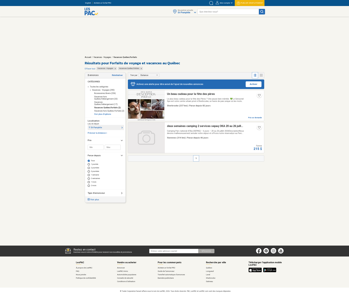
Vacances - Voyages (102, 57)
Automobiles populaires (126, 275)
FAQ (77, 271)
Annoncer (121, 268)
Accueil (88, 57)
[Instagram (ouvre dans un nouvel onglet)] (273, 253)
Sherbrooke (210, 278)
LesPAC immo (122, 271)
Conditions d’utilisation (126, 281)
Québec (209, 268)
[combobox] (228, 11)
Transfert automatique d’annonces (171, 275)
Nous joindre (81, 275)
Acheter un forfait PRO (166, 268)
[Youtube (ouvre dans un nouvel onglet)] (281, 253)
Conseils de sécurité (125, 278)
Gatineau (209, 281)
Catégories (94, 81)
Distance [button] (144, 75)
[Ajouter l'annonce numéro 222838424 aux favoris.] (259, 96)
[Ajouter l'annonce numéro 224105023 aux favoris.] (259, 128)
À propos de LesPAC (84, 268)
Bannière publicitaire (166, 278)
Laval (208, 275)
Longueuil (210, 271)
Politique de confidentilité (86, 278)
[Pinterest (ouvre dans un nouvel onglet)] (266, 253)
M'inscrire (206, 251)
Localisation (94, 121)
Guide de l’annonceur (166, 271)
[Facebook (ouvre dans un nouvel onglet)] (258, 253)
